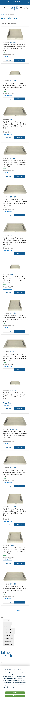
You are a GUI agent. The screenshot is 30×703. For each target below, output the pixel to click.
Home (2, 14)
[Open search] (4, 8)
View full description (7, 57)
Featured (6, 621)
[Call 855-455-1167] (24, 8)
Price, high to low (8, 638)
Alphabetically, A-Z (8, 629)
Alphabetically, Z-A (8, 632)
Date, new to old (8, 644)
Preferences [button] (10, 687)
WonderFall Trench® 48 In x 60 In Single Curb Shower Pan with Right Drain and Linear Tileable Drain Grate (14, 589)
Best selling (7, 626)
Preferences (15, 699)
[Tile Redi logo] (15, 8)
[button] (2, 2)
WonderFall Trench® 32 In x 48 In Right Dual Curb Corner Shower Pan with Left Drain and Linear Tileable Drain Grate (15, 280)
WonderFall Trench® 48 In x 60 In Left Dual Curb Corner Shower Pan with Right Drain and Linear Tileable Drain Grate (14, 164)
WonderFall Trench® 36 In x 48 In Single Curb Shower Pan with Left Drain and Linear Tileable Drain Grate (14, 473)
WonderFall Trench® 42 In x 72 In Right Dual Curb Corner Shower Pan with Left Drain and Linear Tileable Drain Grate (15, 435)
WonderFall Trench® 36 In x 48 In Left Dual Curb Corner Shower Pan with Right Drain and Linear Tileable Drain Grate (14, 241)
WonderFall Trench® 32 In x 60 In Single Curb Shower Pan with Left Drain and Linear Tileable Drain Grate (14, 396)
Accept (15, 692)
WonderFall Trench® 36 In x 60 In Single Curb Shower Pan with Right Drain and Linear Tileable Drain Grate (14, 125)
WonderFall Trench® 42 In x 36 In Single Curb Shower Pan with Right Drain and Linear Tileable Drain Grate (14, 319)
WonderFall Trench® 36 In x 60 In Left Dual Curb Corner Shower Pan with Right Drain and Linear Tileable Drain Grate (14, 357)
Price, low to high (8, 635)
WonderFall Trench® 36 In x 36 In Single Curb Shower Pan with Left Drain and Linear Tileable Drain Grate (14, 48)
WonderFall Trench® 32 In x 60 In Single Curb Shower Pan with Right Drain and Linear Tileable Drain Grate (14, 86)
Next (18, 610)
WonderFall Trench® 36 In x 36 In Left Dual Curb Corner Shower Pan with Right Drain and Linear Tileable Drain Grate (14, 551)
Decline (15, 695)
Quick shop (8, 60)
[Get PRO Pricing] (21, 8)
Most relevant (7, 623)
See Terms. (19, 2)
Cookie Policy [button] (21, 684)
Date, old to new (8, 641)
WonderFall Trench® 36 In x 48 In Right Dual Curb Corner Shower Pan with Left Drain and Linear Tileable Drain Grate (15, 202)
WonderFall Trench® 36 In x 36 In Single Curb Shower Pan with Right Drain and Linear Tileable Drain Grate (14, 512)
